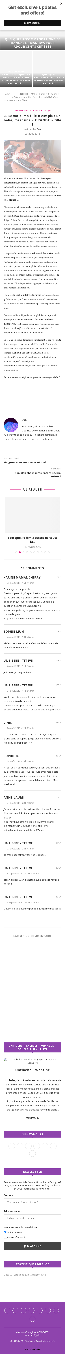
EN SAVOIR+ (32, 1075)
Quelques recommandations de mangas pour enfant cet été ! (49, 79)
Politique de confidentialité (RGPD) (32, 1289)
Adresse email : (13, 1168)
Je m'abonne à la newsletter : (21, 1184)
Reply (58, 534)
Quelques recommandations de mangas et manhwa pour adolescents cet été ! (32, 43)
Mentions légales (32, 1292)
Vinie (8, 680)
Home (7, 93)
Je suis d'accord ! (16, 1194)
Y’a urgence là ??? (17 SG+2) (32, 499)
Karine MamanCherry (22, 534)
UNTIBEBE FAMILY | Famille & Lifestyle (39, 93)
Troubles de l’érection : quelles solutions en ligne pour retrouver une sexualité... (16, 77)
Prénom (8, 1152)
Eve (39, 129)
